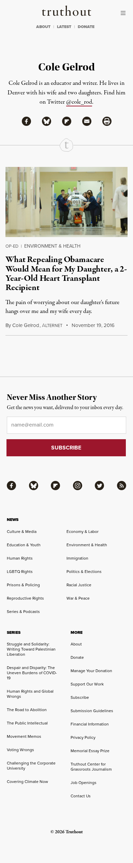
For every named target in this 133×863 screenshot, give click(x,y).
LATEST (64, 27)
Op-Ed (11, 246)
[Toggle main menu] (125, 13)
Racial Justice (78, 585)
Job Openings (84, 782)
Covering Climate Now (27, 781)
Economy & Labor (82, 531)
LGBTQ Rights (20, 571)
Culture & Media (21, 531)
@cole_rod (79, 102)
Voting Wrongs (20, 750)
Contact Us (81, 796)
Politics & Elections (84, 571)
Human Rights (20, 558)
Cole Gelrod (25, 325)
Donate (77, 657)
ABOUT (43, 27)
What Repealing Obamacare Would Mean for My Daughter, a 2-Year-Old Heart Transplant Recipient (66, 273)
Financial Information (90, 724)
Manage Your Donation (91, 671)
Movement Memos (24, 736)
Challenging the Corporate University (31, 765)
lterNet (52, 325)
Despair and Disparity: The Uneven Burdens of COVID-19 (32, 673)
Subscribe (80, 697)
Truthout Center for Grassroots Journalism (91, 766)
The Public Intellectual (27, 723)
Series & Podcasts (23, 611)
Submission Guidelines (92, 711)
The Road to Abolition (27, 709)
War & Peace (78, 598)
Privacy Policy (83, 737)
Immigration (77, 558)
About (76, 644)
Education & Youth (24, 545)
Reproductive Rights (25, 598)
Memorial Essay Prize (90, 751)
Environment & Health (52, 246)
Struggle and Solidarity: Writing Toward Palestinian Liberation (31, 649)
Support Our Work (87, 684)
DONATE (86, 27)
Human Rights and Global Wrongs (30, 693)
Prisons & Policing (23, 585)
